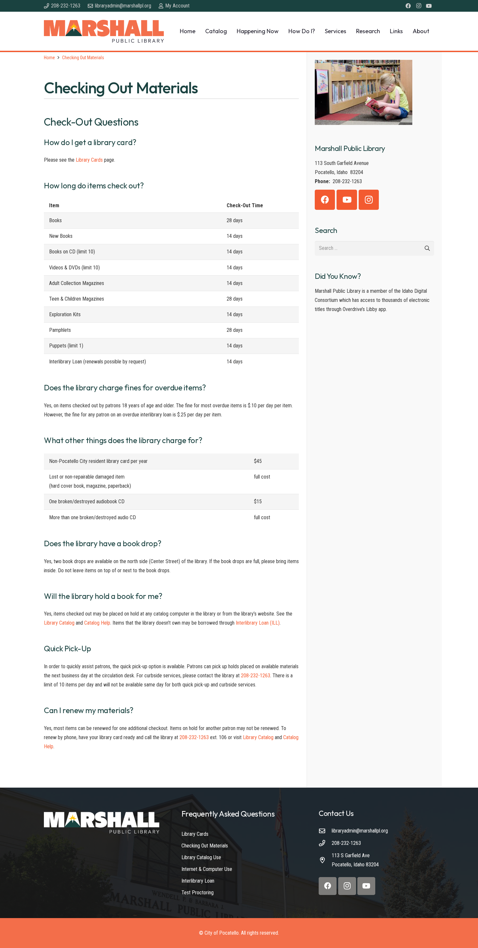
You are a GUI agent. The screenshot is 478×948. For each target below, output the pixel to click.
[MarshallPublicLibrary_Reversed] (101, 822)
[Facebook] (408, 6)
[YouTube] (429, 6)
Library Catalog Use (201, 857)
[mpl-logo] (104, 31)
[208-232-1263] (325, 843)
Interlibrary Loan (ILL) (258, 623)
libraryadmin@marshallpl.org (360, 831)
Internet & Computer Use (206, 869)
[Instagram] (418, 6)
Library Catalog (59, 623)
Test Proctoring (197, 892)
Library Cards (89, 160)
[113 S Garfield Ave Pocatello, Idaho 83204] (325, 860)
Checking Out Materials (204, 846)
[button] (230, 31)
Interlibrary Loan (197, 881)
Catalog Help (97, 623)
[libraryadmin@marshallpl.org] (325, 831)
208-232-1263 (255, 675)
